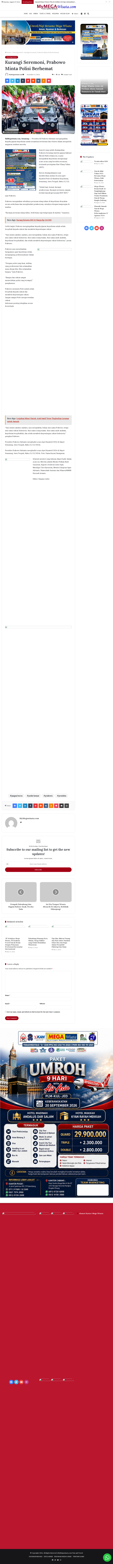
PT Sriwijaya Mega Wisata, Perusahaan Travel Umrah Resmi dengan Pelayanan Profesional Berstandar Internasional (14, 943)
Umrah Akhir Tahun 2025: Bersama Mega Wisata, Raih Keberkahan (99, 175)
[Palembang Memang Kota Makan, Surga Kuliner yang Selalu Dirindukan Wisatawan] (38, 930)
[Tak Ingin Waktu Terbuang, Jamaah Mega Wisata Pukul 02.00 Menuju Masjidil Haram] (44, 1295)
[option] (94, 82)
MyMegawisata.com (15, 74)
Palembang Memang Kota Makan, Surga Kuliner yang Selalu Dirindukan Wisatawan (38, 941)
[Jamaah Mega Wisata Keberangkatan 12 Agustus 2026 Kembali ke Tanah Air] (68, 1461)
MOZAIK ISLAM (65, 14)
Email (7, 1003)
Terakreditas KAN (101, 161)
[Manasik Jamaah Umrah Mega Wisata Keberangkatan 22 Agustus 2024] (86, 209)
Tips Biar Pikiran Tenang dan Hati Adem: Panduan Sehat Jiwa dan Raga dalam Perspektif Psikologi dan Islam (61, 942)
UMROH (35, 14)
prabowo (49, 796)
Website (42, 1003)
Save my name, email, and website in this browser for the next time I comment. (33, 1012)
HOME (26, 14)
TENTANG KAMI (78, 1556)
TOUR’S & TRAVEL (45, 14)
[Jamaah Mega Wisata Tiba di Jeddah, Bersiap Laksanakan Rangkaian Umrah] (68, 1295)
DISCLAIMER (48, 1556)
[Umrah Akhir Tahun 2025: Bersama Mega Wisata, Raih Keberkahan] (86, 174)
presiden (62, 796)
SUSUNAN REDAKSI (35, 1556)
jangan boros (17, 796)
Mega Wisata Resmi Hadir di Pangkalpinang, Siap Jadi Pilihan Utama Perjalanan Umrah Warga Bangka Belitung (100, 193)
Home (8, 52)
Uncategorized (17, 52)
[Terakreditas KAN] (86, 164)
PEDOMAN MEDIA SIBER (62, 1556)
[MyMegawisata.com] (56, 7)
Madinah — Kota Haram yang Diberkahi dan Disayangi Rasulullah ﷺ (93, 89)
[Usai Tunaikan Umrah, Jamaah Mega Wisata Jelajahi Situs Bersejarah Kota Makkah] (56, 1215)
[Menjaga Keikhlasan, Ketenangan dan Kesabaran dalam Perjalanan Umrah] (56, 1382)
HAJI (30, 14)
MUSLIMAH (55, 14)
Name (7, 995)
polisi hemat (33, 796)
